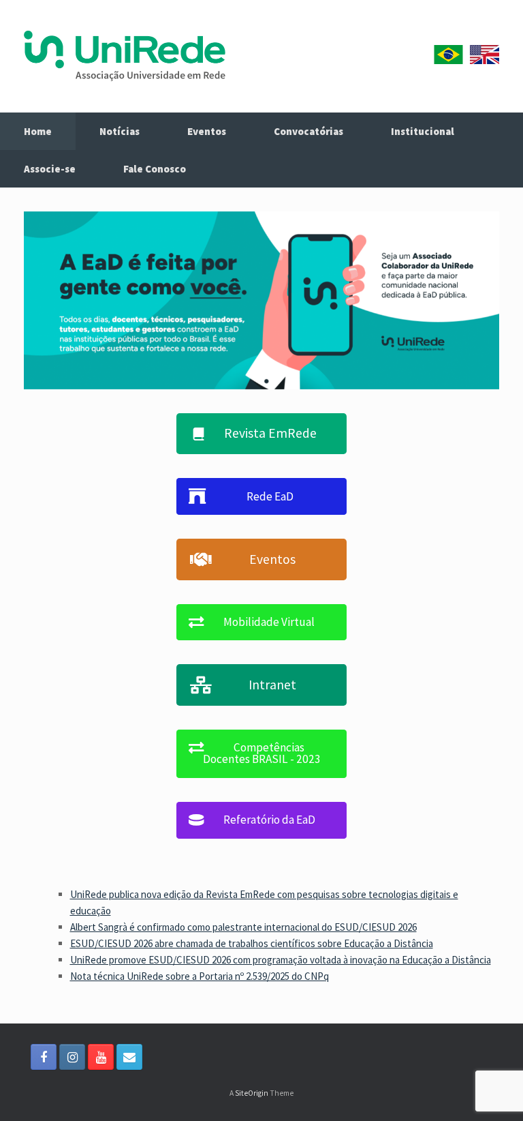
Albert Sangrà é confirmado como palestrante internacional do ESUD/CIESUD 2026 (243, 927)
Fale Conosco (154, 168)
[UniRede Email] (129, 1057)
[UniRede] (124, 56)
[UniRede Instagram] (72, 1057)
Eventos (206, 131)
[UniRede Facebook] (44, 1057)
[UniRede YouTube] (101, 1057)
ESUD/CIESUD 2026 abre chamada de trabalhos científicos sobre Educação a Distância (251, 943)
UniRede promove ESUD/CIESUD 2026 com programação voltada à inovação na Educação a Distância (280, 959)
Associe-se (50, 168)
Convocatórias (308, 131)
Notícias (119, 131)
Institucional (422, 131)
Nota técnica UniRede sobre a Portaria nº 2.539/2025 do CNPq (199, 976)
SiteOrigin (251, 1093)
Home (38, 131)
